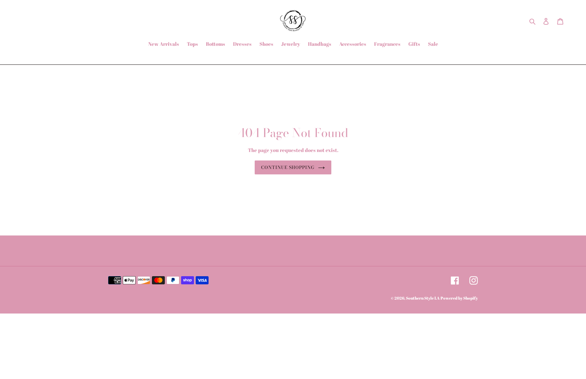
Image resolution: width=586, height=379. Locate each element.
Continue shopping (288, 167)
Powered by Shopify (459, 298)
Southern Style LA (423, 298)
